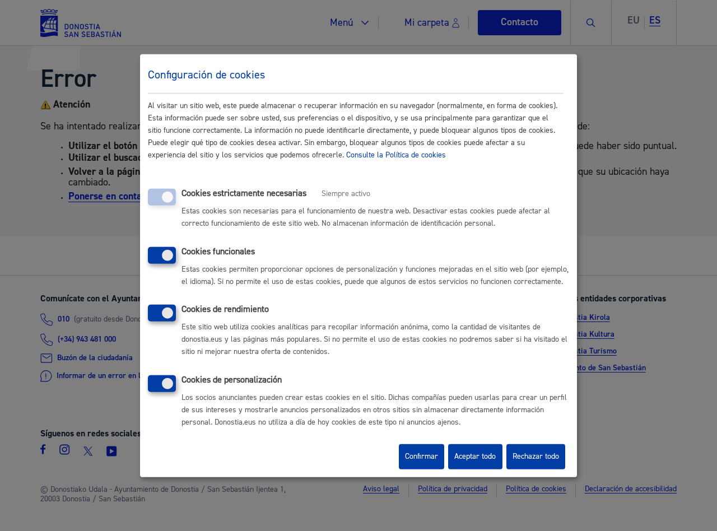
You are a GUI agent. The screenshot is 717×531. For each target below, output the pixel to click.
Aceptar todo (475, 456)
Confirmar (421, 456)
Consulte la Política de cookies (396, 155)
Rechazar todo (536, 456)
